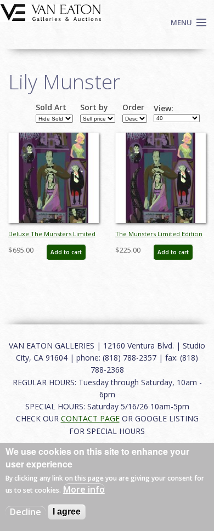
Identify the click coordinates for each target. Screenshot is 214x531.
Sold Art (51, 107)
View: (163, 108)
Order (133, 107)
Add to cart (66, 252)
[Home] (51, 11)
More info (84, 489)
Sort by (94, 107)
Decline (25, 512)
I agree (67, 511)
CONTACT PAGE (90, 418)
